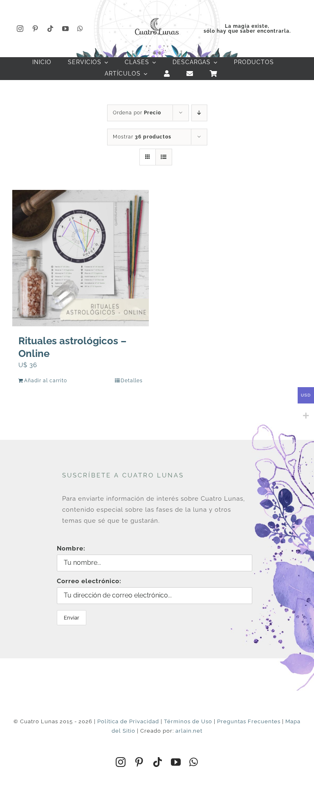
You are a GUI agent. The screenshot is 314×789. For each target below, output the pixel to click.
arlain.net (188, 731)
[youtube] (65, 28)
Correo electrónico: (89, 581)
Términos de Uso (188, 721)
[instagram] (20, 28)
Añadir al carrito (45, 380)
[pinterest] (35, 28)
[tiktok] (50, 28)
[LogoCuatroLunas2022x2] (156, 17)
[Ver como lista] (164, 157)
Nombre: (71, 548)
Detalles (132, 380)
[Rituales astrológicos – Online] (80, 258)
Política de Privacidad (128, 721)
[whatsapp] (80, 28)
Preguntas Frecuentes (248, 721)
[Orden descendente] (199, 113)
